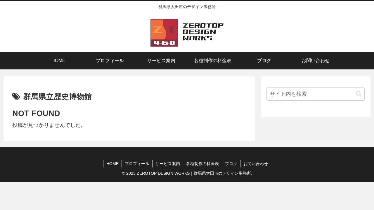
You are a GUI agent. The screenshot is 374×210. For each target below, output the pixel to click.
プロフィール (137, 163)
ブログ (231, 163)
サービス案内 (167, 163)
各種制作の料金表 (202, 163)
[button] (359, 93)
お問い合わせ (255, 163)
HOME (112, 163)
